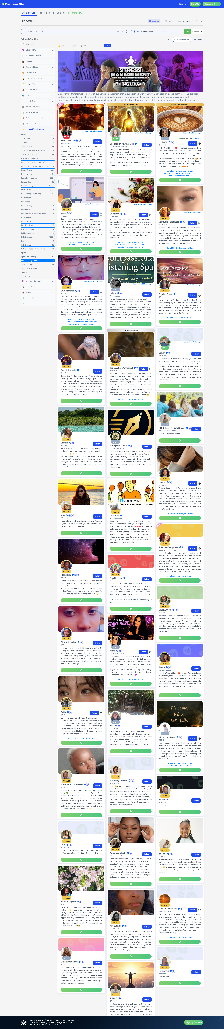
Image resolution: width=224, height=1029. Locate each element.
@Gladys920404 (165, 485)
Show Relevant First (182, 39)
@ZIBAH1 (64, 577)
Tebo (63, 844)
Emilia (63, 712)
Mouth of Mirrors (167, 737)
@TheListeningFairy (117, 653)
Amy (63, 515)
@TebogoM (65, 847)
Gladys (162, 482)
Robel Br (114, 998)
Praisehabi (164, 971)
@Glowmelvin (66, 645)
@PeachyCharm (165, 670)
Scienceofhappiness (169, 547)
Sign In (182, 4)
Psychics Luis (116, 578)
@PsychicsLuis (115, 581)
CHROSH (163, 142)
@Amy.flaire (65, 518)
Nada (63, 213)
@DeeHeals (114, 216)
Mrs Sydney (115, 926)
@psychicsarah (66, 143)
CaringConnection (168, 908)
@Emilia (63, 715)
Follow (107, 46)
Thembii (163, 854)
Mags (113, 650)
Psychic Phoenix (68, 370)
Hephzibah (66, 575)
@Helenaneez (115, 296)
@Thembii (162, 856)
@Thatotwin (163, 802)
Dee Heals (115, 214)
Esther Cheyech (68, 901)
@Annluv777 (163, 225)
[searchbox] (174, 31)
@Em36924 (114, 728)
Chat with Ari (165, 610)
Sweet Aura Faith (118, 853)
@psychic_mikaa (67, 373)
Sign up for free (194, 1022)
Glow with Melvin (69, 642)
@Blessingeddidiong (117, 518)
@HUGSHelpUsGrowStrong (168, 431)
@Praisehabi (163, 974)
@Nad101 (64, 216)
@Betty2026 (114, 783)
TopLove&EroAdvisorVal (121, 368)
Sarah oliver (66, 140)
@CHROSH (163, 145)
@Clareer (64, 964)
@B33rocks (163, 355)
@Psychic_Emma (165, 297)
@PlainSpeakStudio (117, 448)
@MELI (161, 740)
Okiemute (115, 515)
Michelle (65, 443)
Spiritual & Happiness (169, 222)
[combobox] (171, 31)
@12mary (64, 293)
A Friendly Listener (119, 780)
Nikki (112, 725)
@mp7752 (64, 445)
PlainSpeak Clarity (118, 445)
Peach (162, 667)
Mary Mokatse (68, 291)
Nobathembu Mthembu (72, 784)
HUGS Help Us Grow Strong (172, 428)
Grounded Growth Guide (122, 144)
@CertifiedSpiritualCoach (119, 146)
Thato (162, 799)
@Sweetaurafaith (116, 856)
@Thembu (64, 787)
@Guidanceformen (166, 911)
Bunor (162, 353)
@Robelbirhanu (115, 1001)
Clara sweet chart (69, 961)
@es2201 (64, 904)
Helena (113, 293)
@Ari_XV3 (162, 612)
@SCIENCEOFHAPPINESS (168, 550)
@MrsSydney (114, 928)
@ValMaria (114, 371)
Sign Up (195, 4)
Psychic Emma (166, 294)
